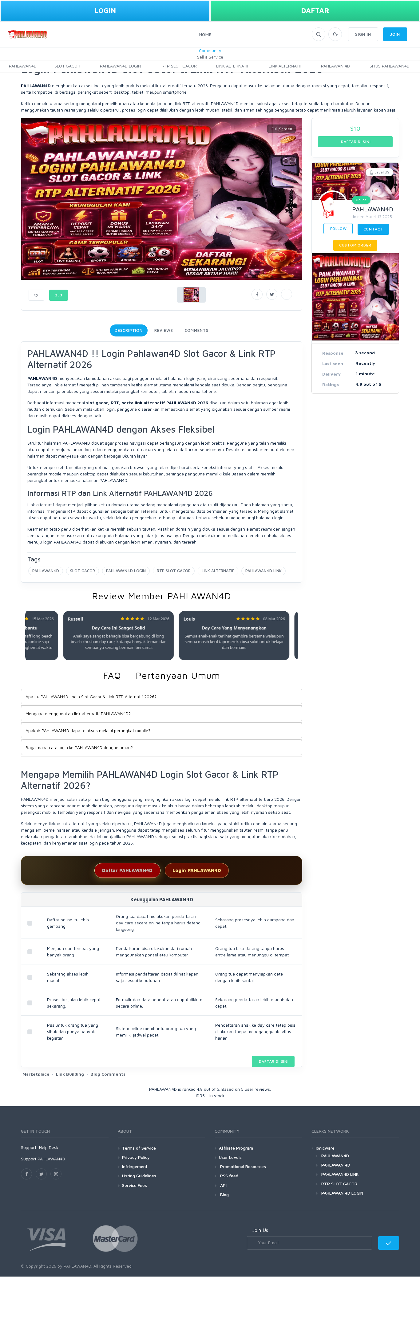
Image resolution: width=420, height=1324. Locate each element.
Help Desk (48, 1147)
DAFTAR (315, 10)
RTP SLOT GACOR (179, 65)
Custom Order (355, 245)
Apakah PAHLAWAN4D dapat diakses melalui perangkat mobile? (88, 730)
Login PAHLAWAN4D (196, 870)
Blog (224, 1194)
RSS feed (228, 1175)
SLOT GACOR (67, 65)
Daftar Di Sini (273, 1061)
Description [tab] (129, 330)
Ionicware (325, 1148)
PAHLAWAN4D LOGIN (120, 65)
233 (58, 295)
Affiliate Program (236, 1148)
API (223, 1185)
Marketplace (36, 1074)
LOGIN (105, 10)
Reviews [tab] (163, 330)
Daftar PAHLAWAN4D (127, 870)
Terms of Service (139, 1148)
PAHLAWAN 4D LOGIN (342, 1193)
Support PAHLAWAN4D (43, 1158)
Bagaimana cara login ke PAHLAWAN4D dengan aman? (79, 747)
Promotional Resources (242, 1166)
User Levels (230, 1157)
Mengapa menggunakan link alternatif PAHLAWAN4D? (78, 713)
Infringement (135, 1166)
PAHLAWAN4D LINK (263, 570)
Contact (373, 229)
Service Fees (134, 1185)
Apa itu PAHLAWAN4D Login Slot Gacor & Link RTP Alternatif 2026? (91, 696)
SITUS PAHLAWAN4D (390, 65)
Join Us (260, 1230)
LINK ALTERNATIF (232, 65)
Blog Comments (107, 1074)
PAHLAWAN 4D (335, 65)
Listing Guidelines (139, 1175)
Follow (338, 228)
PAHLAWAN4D (23, 65)
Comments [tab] (196, 330)
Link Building (70, 1074)
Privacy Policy (136, 1157)
